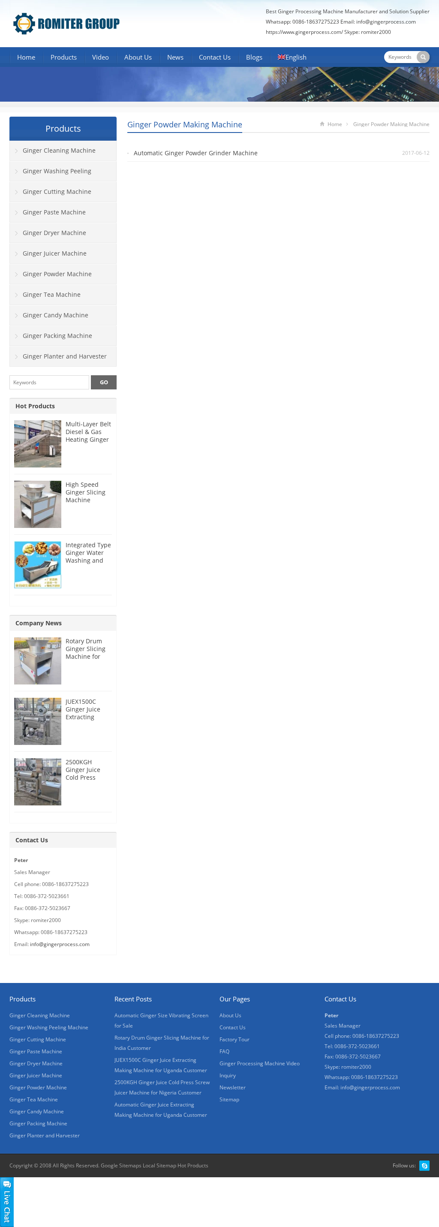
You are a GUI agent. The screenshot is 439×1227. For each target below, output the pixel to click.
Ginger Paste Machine (54, 212)
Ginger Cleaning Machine (59, 150)
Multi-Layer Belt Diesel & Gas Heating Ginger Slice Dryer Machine (88, 439)
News (175, 57)
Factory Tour (235, 1039)
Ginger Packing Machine (57, 336)
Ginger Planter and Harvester (65, 356)
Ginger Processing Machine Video (260, 1063)
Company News (38, 623)
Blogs (254, 57)
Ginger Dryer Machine (54, 233)
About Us (138, 57)
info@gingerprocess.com (386, 21)
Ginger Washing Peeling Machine (50, 174)
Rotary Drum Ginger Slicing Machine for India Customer (88, 652)
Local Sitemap (159, 1165)
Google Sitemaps (121, 1165)
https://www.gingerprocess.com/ (304, 32)
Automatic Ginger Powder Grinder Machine (196, 153)
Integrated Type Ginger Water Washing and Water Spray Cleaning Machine (88, 564)
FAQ (224, 1051)
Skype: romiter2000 (367, 32)
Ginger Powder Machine (57, 274)
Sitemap (229, 1099)
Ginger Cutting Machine (57, 191)
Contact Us (215, 57)
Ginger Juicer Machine (55, 253)
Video (100, 57)
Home (26, 57)
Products (64, 57)
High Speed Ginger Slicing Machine (85, 492)
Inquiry (228, 1075)
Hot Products (35, 406)
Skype (424, 1166)
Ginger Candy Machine (55, 315)
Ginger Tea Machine (52, 294)
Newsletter (233, 1087)
